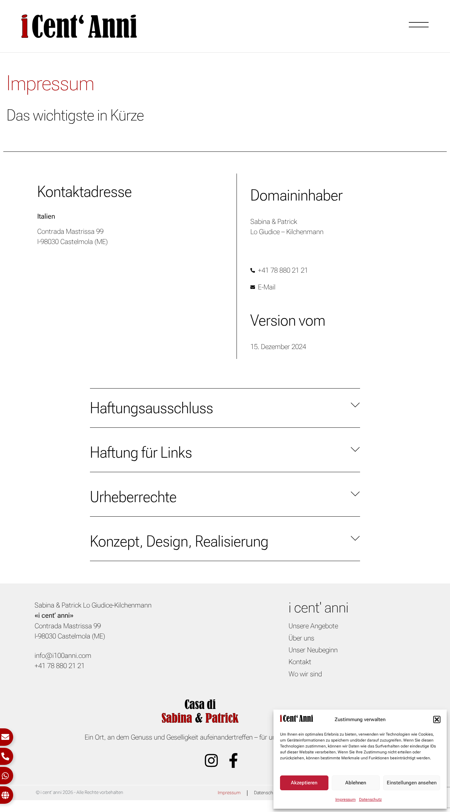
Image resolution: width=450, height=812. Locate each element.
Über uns (301, 638)
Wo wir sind (305, 674)
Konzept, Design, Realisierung (179, 541)
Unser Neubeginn (313, 650)
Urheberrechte (133, 496)
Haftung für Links (141, 452)
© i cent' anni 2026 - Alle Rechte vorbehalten (79, 792)
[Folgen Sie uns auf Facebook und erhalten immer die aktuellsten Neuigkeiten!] (236, 760)
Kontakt (300, 662)
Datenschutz (370, 799)
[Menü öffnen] (419, 25)
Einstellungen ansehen (411, 783)
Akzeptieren (304, 783)
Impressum (345, 799)
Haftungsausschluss (151, 407)
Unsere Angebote (313, 626)
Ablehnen (355, 783)
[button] (437, 719)
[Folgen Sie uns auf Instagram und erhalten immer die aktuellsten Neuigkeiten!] (214, 760)
